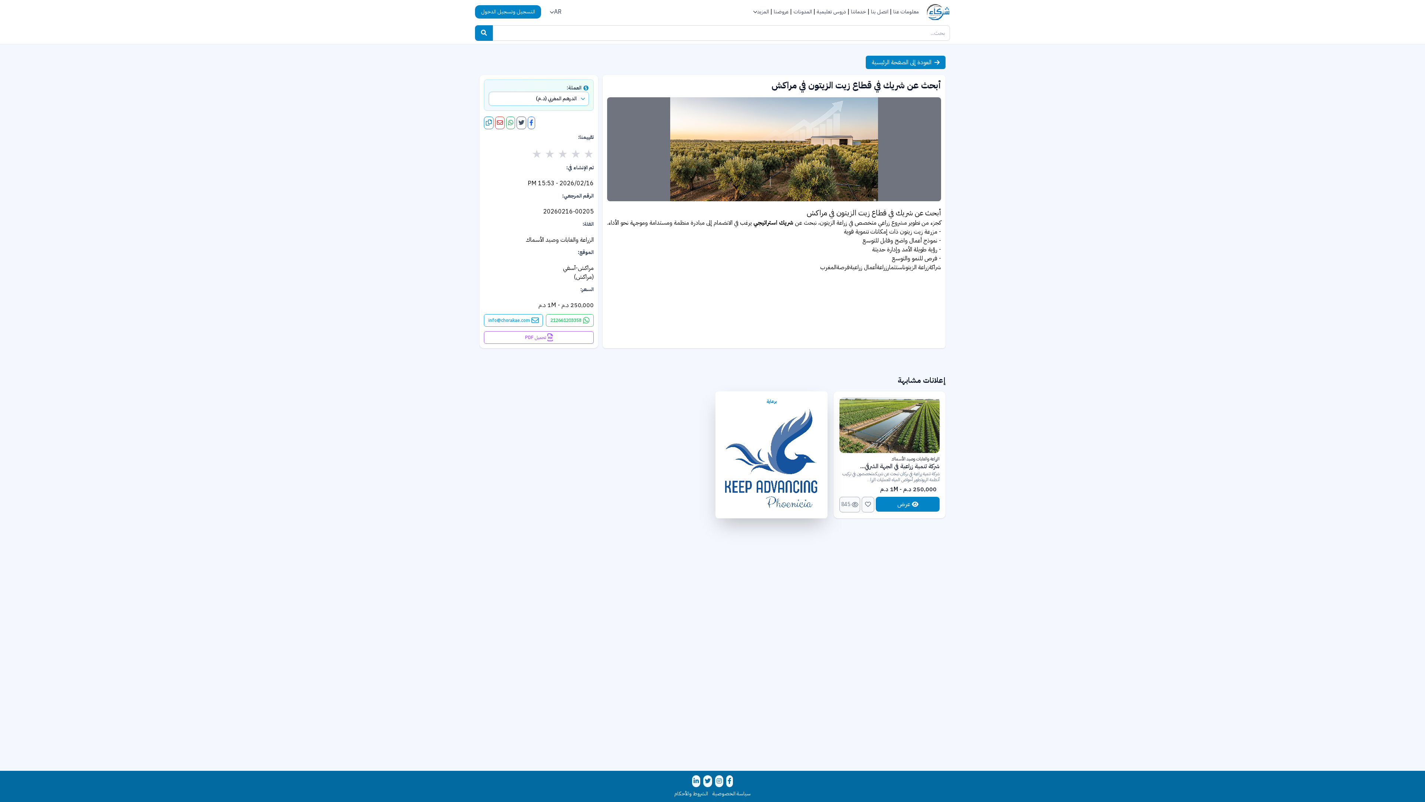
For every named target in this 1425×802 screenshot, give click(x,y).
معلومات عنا (906, 12)
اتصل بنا (879, 12)
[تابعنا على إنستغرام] (719, 781)
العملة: (574, 88)
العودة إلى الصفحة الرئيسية (901, 62)
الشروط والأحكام (691, 794)
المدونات (802, 12)
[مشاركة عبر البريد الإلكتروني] (500, 123)
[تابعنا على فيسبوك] (729, 781)
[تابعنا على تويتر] (707, 781)
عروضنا (781, 12)
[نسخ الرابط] (489, 123)
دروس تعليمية (831, 12)
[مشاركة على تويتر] (521, 123)
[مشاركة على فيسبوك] (531, 123)
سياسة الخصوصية (731, 794)
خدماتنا (858, 12)
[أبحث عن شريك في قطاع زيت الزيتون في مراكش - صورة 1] (774, 149)
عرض (903, 504)
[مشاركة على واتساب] (510, 123)
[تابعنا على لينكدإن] (696, 781)
